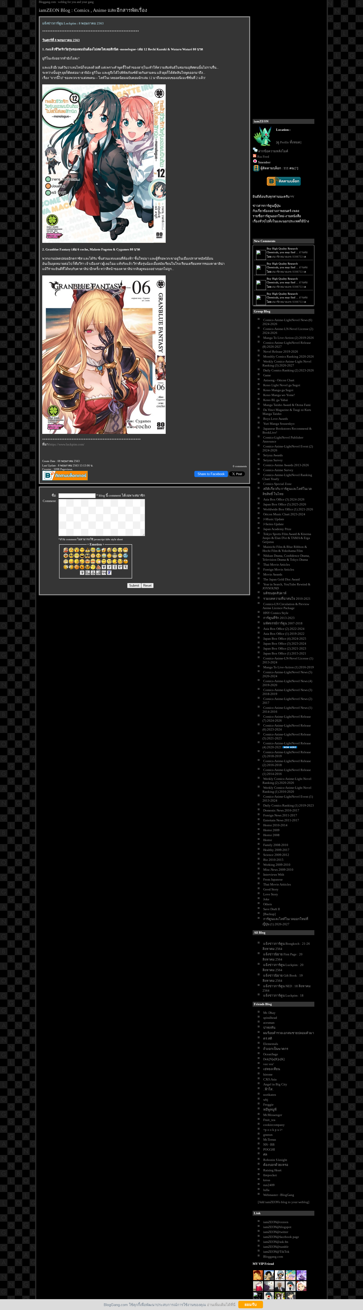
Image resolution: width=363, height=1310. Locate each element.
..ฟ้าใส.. (268, 1089)
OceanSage (270, 1054)
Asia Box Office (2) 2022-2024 (283, 629)
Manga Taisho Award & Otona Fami (287, 405)
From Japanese (273, 879)
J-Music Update (273, 519)
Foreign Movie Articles (278, 569)
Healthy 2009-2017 (276, 850)
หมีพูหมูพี (270, 1109)
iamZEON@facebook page (281, 1237)
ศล (265, 1154)
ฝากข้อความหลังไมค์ (273, 151)
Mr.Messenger (272, 1115)
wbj (265, 1099)
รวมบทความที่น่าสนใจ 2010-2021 (287, 598)
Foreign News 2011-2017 (280, 815)
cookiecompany (274, 1125)
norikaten (269, 1095)
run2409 (269, 1185)
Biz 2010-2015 (273, 860)
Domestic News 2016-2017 (281, 810)
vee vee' (268, 1064)
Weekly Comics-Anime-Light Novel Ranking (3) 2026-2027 (286, 363)
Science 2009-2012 (276, 855)
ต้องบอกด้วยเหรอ (275, 1165)
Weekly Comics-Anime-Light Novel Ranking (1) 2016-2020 (286, 789)
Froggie (268, 1104)
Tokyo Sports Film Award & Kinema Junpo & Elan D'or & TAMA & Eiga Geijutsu (286, 538)
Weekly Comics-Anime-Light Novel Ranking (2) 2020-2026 (286, 781)
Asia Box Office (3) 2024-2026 (283, 499)
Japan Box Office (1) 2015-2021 (284, 653)
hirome (268, 1074)
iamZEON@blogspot (277, 1227)
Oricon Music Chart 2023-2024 (284, 514)
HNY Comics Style (275, 613)
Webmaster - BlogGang (278, 1195)
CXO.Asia (270, 1079)
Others (267, 904)
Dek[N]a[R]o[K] (273, 1059)
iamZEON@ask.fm (275, 1242)
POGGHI (269, 1149)
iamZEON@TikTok (276, 1251)
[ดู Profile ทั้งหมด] (288, 142)
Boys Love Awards (275, 419)
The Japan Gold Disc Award (281, 579)
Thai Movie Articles (276, 564)
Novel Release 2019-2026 (280, 351)
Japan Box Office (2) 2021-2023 (284, 648)
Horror (267, 840)
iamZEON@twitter (275, 1232)
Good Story (271, 889)
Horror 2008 (271, 835)
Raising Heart (272, 1170)
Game (267, 375)
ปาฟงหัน (269, 1027)
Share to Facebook (211, 474)
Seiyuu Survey (273, 460)
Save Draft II (271, 909)
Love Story (270, 894)
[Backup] (269, 914)
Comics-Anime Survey (278, 470)
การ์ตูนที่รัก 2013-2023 (279, 618)
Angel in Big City (275, 1084)
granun (268, 1135)
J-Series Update (273, 524)
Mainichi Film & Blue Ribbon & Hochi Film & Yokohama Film (284, 549)
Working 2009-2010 (276, 865)
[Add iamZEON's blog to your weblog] (283, 1202)
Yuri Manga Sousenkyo (279, 423)
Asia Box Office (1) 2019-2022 (283, 634)
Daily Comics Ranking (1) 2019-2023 (288, 805)
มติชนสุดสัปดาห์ (274, 593)
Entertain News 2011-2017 (281, 820)
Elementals (270, 1044)
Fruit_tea (269, 1120)
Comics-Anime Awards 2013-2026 (286, 465)
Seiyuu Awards (273, 455)
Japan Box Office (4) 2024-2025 (284, 638)
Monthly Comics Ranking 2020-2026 (288, 356)
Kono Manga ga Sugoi (278, 390)
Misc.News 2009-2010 (278, 869)
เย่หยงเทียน (271, 1069)
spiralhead (270, 1018)
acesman (269, 1022)
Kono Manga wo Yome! (279, 395)
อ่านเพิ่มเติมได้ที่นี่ (221, 1304)
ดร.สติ (267, 1038)
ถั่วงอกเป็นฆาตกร (275, 1049)
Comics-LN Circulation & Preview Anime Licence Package (285, 606)
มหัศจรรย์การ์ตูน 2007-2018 (282, 623)
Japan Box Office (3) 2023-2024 (284, 643)
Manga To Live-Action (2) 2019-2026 (288, 338)
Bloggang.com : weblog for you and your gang (66, 2)
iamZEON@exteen (275, 1222)
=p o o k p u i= (272, 1130)
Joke (266, 899)
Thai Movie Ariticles (277, 884)
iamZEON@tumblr (275, 1247)
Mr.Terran (269, 1139)
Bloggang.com (273, 1256)
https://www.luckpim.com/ (66, 444)
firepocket (270, 1175)
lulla (266, 1190)
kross (266, 1180)
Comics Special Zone (277, 484)
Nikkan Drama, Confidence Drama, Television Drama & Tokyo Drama (286, 557)
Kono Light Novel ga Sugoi (281, 385)
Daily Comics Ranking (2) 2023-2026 (288, 370)
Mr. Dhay (269, 1013)
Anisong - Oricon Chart (278, 380)
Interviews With (273, 874)
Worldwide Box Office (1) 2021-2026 (288, 509)
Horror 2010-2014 (275, 825)
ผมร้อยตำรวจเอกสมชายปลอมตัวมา (288, 1033)
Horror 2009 (271, 830)
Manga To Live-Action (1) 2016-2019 (288, 667)
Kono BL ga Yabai (275, 400)
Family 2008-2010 (275, 845)
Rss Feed (263, 156)
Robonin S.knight (275, 1160)
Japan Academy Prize (277, 529)
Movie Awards (272, 574)
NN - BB (269, 1144)
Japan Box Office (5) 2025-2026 (284, 504)
